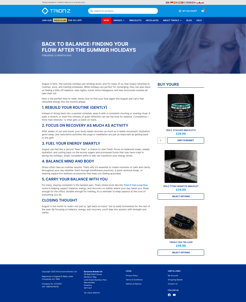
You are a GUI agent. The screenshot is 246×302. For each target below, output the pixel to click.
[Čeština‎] (200, 2)
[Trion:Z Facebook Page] (169, 294)
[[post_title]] (181, 110)
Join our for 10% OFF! (62, 20)
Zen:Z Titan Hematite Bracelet (181, 186)
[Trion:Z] (56, 11)
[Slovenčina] (203, 2)
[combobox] (123, 11)
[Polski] (197, 2)
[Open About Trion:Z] (181, 20)
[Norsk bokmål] (190, 2)
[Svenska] (187, 2)
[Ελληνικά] (185, 2)
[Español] (174, 2)
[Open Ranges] (124, 20)
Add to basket (185, 140)
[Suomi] (195, 2)
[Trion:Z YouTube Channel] (174, 294)
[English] (167, 2)
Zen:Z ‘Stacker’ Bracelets (181, 130)
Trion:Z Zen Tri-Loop (181, 242)
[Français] (169, 2)
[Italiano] (177, 2)
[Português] (182, 2)
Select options (181, 196)
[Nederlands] (180, 2)
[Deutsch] (172, 2)
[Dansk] (192, 2)
